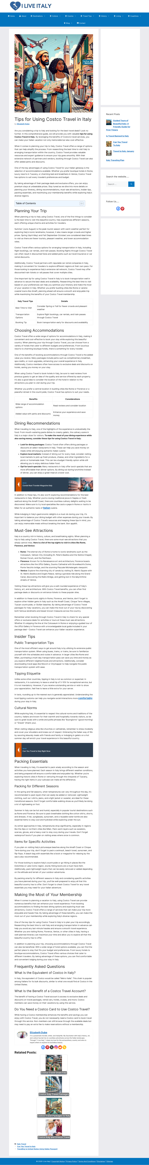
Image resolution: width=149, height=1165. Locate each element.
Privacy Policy (71, 1161)
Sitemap (110, 1161)
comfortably (85, 698)
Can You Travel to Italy (26, 1146)
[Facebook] (43, 1047)
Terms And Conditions (87, 1161)
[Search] (131, 184)
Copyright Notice (58, 1161)
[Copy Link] (64, 1047)
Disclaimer (101, 1161)
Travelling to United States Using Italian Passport (37, 1149)
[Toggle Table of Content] (80, 203)
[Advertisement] (100, 6)
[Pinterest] (47, 1047)
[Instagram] (56, 1047)
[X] (52, 1047)
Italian (46, 507)
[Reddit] (60, 1047)
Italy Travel (21, 1144)
